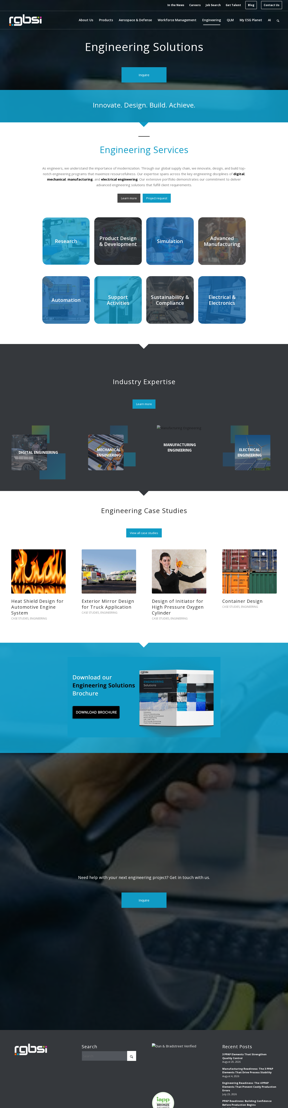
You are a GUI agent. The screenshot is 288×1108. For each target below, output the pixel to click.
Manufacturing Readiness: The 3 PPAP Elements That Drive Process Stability (247, 1064)
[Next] (270, 576)
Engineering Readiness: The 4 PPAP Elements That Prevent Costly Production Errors (249, 1080)
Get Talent (233, 5)
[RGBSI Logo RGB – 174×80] (25, 20)
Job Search (213, 5)
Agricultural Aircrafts (177, 601)
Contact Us (271, 5)
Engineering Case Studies (144, 510)
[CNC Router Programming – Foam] (38, 571)
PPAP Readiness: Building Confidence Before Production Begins (247, 1097)
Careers (195, 5)
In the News (175, 5)
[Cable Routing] (109, 571)
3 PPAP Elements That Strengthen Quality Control (244, 1050)
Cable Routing (98, 601)
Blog (251, 5)
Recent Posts (237, 1040)
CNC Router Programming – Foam (36, 604)
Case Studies (20, 613)
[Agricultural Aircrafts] (179, 571)
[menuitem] (176, 5)
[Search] (278, 20)
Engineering (38, 613)
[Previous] (18, 576)
